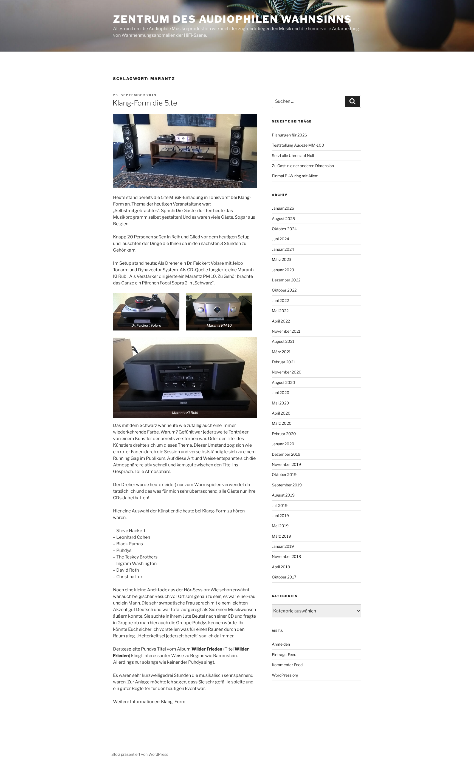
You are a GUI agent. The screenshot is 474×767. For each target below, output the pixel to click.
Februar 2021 (283, 362)
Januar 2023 (283, 269)
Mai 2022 (280, 310)
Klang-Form (173, 701)
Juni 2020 (280, 392)
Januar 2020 (283, 443)
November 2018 (286, 556)
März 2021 (281, 351)
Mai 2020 (280, 403)
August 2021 (283, 341)
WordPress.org (285, 675)
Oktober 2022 (284, 290)
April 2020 (281, 413)
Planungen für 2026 (289, 135)
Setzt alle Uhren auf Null (293, 155)
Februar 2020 (284, 433)
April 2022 (281, 321)
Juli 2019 (279, 505)
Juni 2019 (280, 515)
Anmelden (281, 644)
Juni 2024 (280, 238)
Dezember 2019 (286, 454)
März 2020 (282, 423)
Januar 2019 (283, 546)
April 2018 (281, 566)
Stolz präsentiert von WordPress (139, 754)
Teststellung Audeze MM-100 (298, 145)
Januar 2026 (283, 208)
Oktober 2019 (284, 474)
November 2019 (286, 464)
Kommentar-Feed (287, 664)
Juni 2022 (280, 300)
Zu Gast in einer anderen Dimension (303, 165)
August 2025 (283, 218)
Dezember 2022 (286, 280)
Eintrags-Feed (284, 654)
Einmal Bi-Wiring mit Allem (295, 175)
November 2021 (286, 331)
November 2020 (286, 372)
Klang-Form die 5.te (144, 103)
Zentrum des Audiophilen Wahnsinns (232, 19)
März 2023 (281, 259)
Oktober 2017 (284, 577)
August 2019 (283, 495)
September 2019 (287, 485)
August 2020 (283, 382)
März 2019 (281, 536)
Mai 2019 (280, 525)
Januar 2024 (283, 249)
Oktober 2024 (284, 228)
